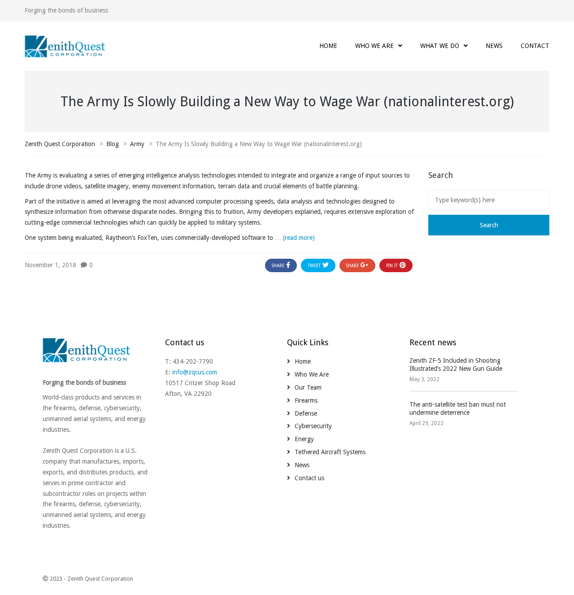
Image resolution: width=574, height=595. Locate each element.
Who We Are (312, 374)
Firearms (306, 400)
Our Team (308, 387)
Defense (306, 413)
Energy (304, 439)
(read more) (299, 237)
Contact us (309, 478)
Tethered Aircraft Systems (330, 452)
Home (303, 361)
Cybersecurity (313, 426)
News (302, 465)
